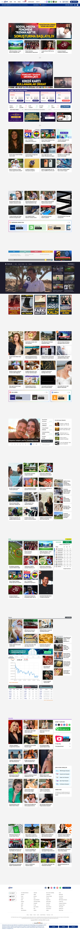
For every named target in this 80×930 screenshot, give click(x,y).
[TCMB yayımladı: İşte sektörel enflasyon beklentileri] (31, 497)
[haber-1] (14, 304)
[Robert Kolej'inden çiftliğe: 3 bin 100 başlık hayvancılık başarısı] (52, 87)
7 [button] (28, 444)
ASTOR (41, 696)
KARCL (25, 694)
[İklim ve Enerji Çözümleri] (49, 2)
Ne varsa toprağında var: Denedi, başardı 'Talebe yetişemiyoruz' (30, 851)
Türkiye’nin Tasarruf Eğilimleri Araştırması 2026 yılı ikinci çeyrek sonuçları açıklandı (64, 836)
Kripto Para (48, 899)
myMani (35, 910)
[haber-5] (66, 304)
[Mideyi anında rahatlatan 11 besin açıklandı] (46, 482)
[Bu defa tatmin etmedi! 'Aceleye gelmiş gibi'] (15, 475)
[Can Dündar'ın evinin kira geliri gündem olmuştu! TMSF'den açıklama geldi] (34, 87)
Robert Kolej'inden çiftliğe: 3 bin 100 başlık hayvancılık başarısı (66, 649)
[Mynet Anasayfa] (6, 1)
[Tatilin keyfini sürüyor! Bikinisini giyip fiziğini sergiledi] (31, 783)
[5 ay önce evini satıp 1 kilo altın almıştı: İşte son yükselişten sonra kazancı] (31, 638)
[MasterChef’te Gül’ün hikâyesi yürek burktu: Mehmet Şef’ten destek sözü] (13, 87)
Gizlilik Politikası (42, 914)
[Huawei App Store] (12, 900)
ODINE (25, 691)
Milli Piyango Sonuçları (65, 770)
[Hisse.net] (31, 117)
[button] (2, 1)
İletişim (31, 914)
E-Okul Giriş (61, 901)
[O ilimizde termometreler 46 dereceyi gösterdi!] (58, 515)
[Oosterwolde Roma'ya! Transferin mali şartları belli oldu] (16, 87)
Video (22, 908)
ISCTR (41, 698)
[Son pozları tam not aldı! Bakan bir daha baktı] (64, 373)
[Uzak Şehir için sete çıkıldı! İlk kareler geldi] (31, 739)
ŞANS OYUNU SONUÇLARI (61, 767)
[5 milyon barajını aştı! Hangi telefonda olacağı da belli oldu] (15, 210)
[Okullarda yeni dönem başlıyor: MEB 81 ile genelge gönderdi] (38, 87)
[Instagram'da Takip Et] (62, 725)
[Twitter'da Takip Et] (59, 725)
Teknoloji (35, 892)
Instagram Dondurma (62, 903)
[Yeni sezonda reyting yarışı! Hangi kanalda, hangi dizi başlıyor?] (46, 798)
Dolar (28, 656)
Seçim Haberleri (36, 899)
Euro (33, 656)
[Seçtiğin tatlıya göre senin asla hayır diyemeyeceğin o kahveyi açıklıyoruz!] (31, 365)
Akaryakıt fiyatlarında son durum (63, 865)
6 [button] (25, 444)
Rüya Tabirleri (48, 906)
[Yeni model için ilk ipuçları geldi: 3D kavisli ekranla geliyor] (48, 380)
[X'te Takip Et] (48, 888)
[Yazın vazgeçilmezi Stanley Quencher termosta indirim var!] (31, 482)
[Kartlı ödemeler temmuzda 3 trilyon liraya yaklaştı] (64, 843)
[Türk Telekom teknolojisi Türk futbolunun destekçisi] (48, 858)
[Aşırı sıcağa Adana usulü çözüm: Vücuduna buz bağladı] (48, 148)
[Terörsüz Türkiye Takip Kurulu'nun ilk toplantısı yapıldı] (22, 87)
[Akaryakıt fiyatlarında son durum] (64, 858)
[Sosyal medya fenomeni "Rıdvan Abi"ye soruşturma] (40, 31)
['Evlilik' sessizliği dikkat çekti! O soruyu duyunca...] (46, 783)
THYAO (41, 691)
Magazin (22, 901)
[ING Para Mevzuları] (53, 2)
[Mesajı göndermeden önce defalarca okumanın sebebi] (15, 195)
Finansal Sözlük (49, 896)
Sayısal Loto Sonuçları (64, 774)
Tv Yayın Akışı (58, 743)
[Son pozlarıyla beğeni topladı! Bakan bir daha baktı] (46, 739)
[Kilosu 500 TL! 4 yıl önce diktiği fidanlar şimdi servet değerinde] (32, 828)
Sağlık (35, 894)
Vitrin (34, 898)
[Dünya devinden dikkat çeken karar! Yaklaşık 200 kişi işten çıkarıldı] (15, 497)
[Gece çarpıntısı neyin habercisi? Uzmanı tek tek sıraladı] (31, 210)
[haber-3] (40, 304)
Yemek (22, 898)
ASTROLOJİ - (50, 115)
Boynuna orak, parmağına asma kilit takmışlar (67, 507)
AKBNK (41, 693)
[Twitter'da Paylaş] (65, 795)
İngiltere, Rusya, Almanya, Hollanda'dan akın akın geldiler (67, 483)
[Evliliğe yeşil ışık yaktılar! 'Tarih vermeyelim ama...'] (31, 754)
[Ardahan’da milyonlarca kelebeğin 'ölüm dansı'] (48, 365)
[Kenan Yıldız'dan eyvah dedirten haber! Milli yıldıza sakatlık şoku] (19, 87)
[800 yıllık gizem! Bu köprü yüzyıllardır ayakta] (48, 335)
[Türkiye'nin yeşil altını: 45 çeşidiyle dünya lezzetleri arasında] (15, 511)
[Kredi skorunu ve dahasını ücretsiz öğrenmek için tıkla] (31, 87)
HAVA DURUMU (36, 4)
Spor (22, 906)
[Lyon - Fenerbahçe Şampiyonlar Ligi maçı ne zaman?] (31, 133)
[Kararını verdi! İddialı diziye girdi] (15, 343)
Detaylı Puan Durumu (67, 568)
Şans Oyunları (36, 906)
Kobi (34, 908)
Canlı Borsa (69, 617)
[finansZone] (63, 255)
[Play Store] (12, 893)
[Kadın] (51, 2)
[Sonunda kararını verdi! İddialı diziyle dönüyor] (15, 791)
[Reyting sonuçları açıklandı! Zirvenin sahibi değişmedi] (15, 365)
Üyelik (38, 914)
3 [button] (17, 444)
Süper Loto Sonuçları (64, 777)
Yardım (34, 914)
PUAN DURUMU (58, 542)
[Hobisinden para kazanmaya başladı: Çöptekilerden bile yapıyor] (15, 858)
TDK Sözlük (61, 906)
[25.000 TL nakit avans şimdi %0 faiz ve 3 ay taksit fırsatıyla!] (21, 87)
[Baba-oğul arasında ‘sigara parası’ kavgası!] (15, 380)
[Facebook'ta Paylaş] (62, 795)
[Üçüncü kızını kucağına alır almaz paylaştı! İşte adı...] (31, 798)
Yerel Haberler (23, 910)
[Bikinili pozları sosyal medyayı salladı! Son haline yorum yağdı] (46, 761)
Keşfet (47, 910)
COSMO (10, 694)
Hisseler (47, 898)
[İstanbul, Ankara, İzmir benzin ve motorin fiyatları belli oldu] (31, 511)
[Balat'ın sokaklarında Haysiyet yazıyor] (32, 858)
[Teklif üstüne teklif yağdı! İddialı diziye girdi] (31, 724)
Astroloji (35, 896)
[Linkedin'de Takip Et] (64, 725)
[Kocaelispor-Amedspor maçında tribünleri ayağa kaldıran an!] (10, 87)
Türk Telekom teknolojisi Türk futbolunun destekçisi (48, 865)
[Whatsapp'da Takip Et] (69, 725)
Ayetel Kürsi (61, 908)
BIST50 (16, 656)
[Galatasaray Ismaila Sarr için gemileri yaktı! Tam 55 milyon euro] (31, 589)
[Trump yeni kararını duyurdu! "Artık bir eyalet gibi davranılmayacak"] (15, 87)
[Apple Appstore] (12, 896)
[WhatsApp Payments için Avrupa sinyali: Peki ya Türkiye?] (15, 828)
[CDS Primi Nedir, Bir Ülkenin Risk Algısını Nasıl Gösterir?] (64, 335)
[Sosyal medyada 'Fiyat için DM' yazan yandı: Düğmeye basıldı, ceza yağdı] (40, 87)
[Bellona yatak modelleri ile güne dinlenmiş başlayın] (48, 828)
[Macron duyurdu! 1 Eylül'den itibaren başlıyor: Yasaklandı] (18, 87)
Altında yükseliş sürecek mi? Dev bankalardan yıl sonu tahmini (66, 663)
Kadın (22, 899)
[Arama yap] (60, 1)
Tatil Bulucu (61, 898)
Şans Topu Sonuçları (64, 780)
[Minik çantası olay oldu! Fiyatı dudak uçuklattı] (15, 768)
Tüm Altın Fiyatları (46, 441)
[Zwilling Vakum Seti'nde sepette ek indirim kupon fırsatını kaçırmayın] (31, 380)
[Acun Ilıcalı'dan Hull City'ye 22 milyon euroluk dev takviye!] (46, 582)
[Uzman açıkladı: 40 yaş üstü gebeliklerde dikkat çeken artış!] (64, 350)
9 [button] (33, 444)
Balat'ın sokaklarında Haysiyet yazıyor (30, 865)
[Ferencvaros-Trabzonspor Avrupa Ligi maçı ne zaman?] (46, 467)
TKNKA (10, 696)
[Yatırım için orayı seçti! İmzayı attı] (46, 724)
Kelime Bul (61, 894)
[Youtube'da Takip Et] (67, 725)
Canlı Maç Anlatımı (37, 901)
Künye (28, 914)
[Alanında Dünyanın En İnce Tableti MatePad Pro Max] (31, 195)
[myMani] (24, 2)
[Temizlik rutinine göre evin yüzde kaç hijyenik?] (64, 133)
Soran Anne (61, 896)
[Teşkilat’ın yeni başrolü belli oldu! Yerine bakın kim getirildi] (46, 504)
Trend (22, 903)
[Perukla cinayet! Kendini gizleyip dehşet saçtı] (46, 87)
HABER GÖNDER (70, 4)
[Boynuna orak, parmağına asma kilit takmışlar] (58, 507)
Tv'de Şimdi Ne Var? (59, 746)
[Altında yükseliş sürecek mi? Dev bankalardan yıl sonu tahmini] (58, 663)
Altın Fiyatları (48, 901)
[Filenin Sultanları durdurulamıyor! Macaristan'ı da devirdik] (31, 545)
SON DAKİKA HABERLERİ (6, 4)
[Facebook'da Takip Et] (56, 725)
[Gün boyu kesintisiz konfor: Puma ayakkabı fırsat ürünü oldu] (31, 350)
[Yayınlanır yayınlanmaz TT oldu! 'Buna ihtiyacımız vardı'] (15, 754)
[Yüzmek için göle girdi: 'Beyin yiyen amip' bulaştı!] (47, 87)
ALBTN (10, 691)
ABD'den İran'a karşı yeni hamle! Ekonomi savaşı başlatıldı (19, 4)
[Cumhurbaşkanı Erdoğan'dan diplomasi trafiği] (31, 148)
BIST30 (22, 656)
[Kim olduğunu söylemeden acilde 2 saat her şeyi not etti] (30, 74)
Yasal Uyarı (48, 914)
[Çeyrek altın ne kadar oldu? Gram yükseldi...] (31, 335)
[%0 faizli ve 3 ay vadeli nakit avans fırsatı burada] (64, 148)
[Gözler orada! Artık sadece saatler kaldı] (15, 631)
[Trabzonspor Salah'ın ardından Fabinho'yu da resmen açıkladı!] (9, 87)
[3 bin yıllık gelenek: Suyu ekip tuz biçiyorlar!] (64, 203)
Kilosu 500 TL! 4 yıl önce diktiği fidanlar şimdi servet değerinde (31, 836)
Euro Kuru (48, 905)
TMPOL (25, 698)
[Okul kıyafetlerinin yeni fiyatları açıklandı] (48, 210)
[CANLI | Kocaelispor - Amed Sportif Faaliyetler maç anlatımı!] (46, 545)
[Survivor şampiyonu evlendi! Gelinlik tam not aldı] (31, 768)
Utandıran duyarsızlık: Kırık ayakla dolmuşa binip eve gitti (66, 491)
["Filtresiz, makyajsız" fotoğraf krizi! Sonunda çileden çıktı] (15, 732)
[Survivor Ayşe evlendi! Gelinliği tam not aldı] (15, 141)
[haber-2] (27, 304)
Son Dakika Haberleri (24, 892)
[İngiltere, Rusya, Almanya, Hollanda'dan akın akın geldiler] (58, 483)
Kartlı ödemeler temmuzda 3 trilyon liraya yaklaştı (64, 850)
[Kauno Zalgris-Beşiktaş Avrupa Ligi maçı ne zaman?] (48, 133)
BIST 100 (13, 659)
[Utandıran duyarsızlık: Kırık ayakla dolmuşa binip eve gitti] (58, 491)
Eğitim (22, 905)
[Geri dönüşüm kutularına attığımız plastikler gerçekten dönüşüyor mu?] (31, 467)
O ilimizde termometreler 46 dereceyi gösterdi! (66, 515)
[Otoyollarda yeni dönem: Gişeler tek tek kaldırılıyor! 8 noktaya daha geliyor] (58, 639)
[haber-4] (53, 304)
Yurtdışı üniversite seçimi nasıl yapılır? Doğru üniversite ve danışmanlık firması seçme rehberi (48, 851)
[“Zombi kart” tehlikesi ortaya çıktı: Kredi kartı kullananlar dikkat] (28, 87)
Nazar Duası (61, 910)
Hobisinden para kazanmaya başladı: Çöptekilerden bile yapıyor (15, 865)
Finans (22, 896)
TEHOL (25, 693)
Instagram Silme (62, 905)
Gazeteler (35, 903)
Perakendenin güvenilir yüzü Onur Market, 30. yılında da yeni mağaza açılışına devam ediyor (15, 851)
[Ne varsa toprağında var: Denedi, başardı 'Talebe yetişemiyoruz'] (32, 843)
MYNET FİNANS (15, 109)
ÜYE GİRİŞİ (66, 1)
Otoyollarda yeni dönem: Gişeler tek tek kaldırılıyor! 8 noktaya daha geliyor (67, 640)
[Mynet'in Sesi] (56, 2)
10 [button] (36, 444)
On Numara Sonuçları (64, 784)
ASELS (41, 694)
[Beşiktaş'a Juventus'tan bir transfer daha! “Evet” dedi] (30, 87)
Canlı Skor (69, 539)
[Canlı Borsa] (47, 2)
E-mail (35, 905)
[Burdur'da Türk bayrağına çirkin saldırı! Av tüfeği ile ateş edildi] (49, 87)
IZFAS (25, 696)
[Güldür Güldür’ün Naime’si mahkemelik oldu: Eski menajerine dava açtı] (27, 87)
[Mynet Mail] (77, 5)
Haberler (22, 894)
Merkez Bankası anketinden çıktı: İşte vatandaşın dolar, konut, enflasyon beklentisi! (67, 657)
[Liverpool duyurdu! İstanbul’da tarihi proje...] (15, 589)
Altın (39, 656)
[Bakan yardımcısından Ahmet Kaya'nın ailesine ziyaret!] (48, 195)
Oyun (60, 892)
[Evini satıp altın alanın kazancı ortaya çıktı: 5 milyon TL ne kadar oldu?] (48, 660)
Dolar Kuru (48, 903)
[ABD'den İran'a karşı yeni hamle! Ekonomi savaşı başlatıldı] (12, 87)
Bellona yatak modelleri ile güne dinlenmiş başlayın (47, 835)
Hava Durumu (48, 908)
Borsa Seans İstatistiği (50, 892)
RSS (52, 914)
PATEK (10, 698)
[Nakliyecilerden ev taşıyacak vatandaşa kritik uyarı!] (35, 87)
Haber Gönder (67, 887)
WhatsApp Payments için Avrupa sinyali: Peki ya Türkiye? (14, 836)
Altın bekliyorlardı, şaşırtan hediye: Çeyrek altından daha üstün (66, 500)
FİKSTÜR (67, 542)
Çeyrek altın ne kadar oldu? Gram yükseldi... (66, 672)
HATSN (10, 693)
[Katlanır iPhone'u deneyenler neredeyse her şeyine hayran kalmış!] (48, 350)
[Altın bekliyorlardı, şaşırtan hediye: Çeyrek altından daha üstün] (58, 499)
